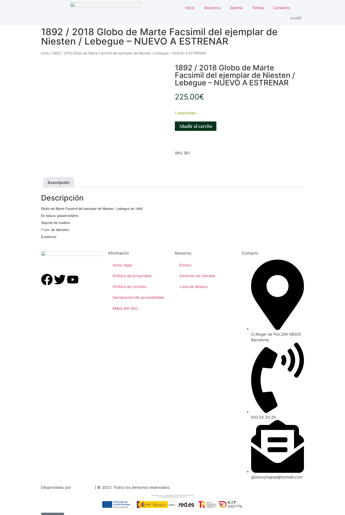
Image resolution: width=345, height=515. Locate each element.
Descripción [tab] (59, 182)
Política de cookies (129, 286)
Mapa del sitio (125, 308)
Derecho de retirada (197, 275)
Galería (236, 7)
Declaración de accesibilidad (138, 297)
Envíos (185, 265)
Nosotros (212, 7)
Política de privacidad (132, 275)
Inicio (190, 7)
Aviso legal (122, 265)
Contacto (281, 7)
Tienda (258, 7)
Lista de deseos (193, 286)
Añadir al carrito (195, 126)
